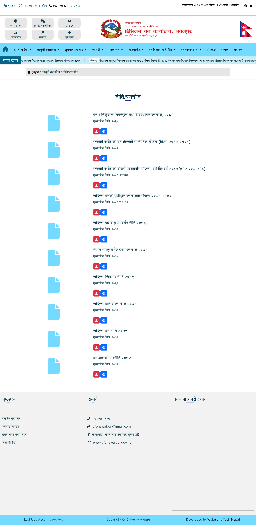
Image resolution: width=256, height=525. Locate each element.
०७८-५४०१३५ (60, 6)
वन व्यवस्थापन (189, 49)
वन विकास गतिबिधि (161, 49)
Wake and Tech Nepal (223, 519)
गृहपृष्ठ (35, 72)
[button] (69, 35)
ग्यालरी (96, 49)
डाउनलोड (134, 49)
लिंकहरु (211, 49)
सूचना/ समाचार (74, 49)
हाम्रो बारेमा (21, 49)
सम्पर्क (224, 49)
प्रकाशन (114, 49)
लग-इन (238, 49)
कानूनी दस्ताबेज (47, 49)
